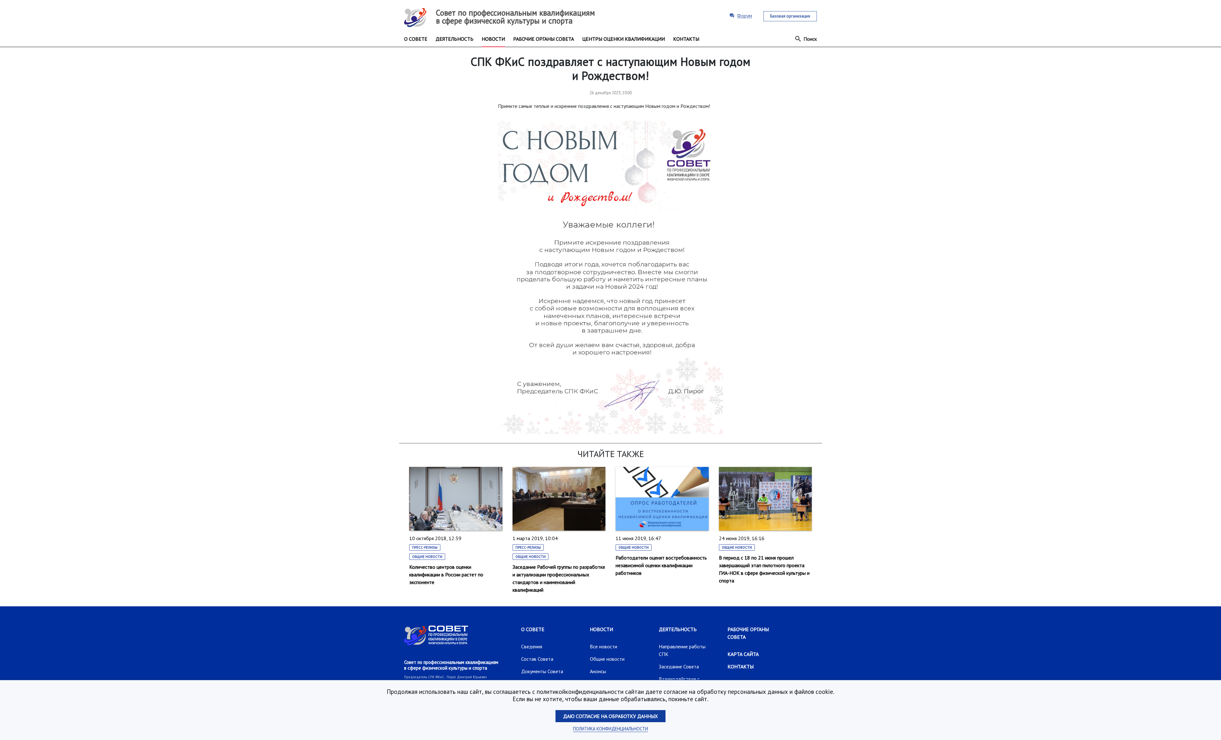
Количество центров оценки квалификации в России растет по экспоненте (446, 574)
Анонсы (598, 671)
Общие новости (427, 556)
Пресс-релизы (425, 547)
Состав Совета (537, 659)
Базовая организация (790, 16)
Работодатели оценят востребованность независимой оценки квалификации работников (661, 565)
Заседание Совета (679, 666)
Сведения (531, 646)
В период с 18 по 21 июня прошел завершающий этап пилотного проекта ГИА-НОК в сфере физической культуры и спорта (764, 569)
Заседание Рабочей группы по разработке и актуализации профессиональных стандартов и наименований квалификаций (559, 578)
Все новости (603, 646)
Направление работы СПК (682, 650)
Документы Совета (542, 671)
